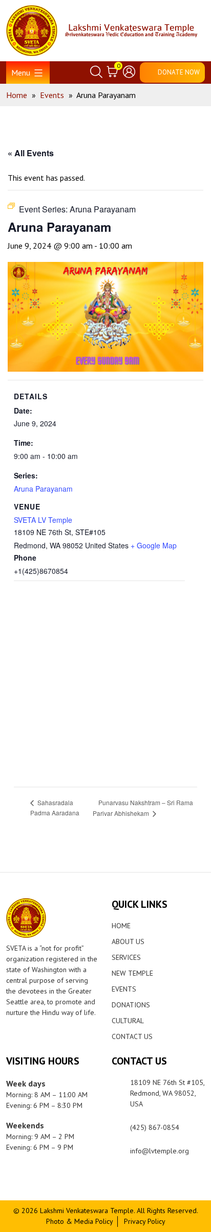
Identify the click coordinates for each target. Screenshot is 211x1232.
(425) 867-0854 (154, 1127)
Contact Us (132, 1036)
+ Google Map (154, 545)
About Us (128, 941)
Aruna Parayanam (43, 489)
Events (124, 989)
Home (121, 925)
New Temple (132, 973)
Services (126, 957)
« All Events (31, 153)
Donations (131, 1004)
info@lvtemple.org (159, 1150)
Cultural (128, 1020)
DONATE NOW (179, 72)
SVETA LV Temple (43, 520)
